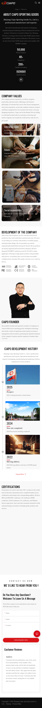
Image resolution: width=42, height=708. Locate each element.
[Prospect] (22, 374)
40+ (21, 56)
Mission (8, 185)
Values (7, 149)
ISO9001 (21, 71)
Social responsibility (13, 210)
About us (24, 9)
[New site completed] (22, 411)
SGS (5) (6, 265)
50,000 (21, 49)
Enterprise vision (11, 126)
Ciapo (17, 9)
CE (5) (18, 269)
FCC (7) (6, 269)
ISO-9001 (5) (33, 265)
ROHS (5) (19, 265)
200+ (21, 64)
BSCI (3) (31, 269)
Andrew (9, 657)
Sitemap (9, 704)
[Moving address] (22, 444)
